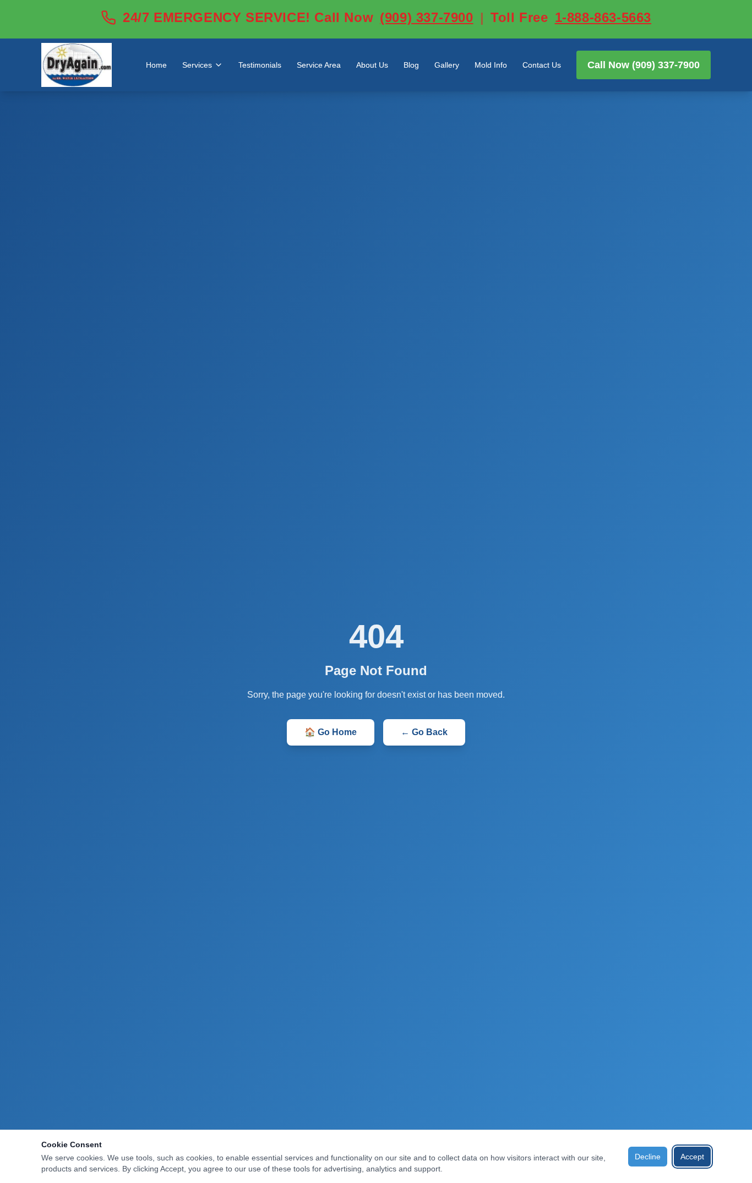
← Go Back (424, 732)
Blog (411, 65)
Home (156, 65)
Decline (648, 1156)
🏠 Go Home (330, 732)
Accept (692, 1156)
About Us (372, 65)
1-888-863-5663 (603, 17)
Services (197, 65)
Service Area (319, 65)
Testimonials (259, 65)
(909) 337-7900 (426, 17)
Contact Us (541, 65)
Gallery (446, 65)
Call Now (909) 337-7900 (643, 64)
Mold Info (491, 65)
